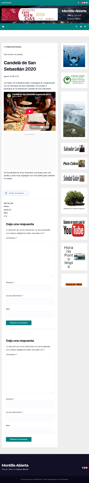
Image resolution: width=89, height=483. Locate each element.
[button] (76, 27)
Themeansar (64, 479)
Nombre (10, 282)
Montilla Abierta (74, 11)
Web (8, 309)
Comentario (11, 238)
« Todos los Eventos (12, 47)
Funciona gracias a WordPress (31, 479)
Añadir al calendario (16, 193)
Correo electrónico (14, 296)
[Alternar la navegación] (85, 26)
